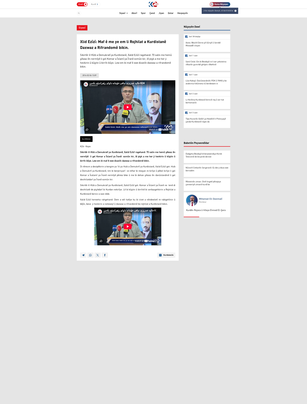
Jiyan (161, 13)
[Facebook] (105, 255)
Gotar (171, 13)
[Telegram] (83, 255)
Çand (152, 13)
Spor (143, 13)
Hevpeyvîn (182, 13)
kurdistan (86, 139)
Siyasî (122, 13)
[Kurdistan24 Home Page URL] (153, 4)
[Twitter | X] (97, 255)
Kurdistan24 (168, 255)
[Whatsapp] (90, 255)
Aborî (134, 13)
